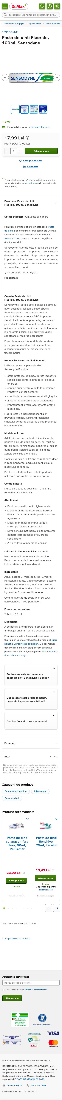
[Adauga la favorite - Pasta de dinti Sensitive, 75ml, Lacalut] (56, 819)
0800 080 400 (38, 1085)
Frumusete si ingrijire (15, 791)
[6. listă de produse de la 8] (24, 908)
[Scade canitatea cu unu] (7, 151)
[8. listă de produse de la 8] (32, 908)
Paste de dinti (12, 798)
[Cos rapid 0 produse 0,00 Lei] (57, 6)
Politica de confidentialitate (36, 990)
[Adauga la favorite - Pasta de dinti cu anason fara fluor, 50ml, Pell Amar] (27, 819)
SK (29, 1091)
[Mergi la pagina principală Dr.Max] (18, 6)
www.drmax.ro (32, 183)
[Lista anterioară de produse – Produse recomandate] (48, 908)
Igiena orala (40, 791)
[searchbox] (31, 15)
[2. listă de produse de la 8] (8, 908)
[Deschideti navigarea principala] (5, 6)
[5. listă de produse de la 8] (20, 908)
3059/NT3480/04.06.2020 (30, 1079)
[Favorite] (42, 6)
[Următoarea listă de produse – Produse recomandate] (56, 908)
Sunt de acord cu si (27, 990)
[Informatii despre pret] (27, 137)
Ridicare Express (46, 890)
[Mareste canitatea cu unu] (20, 151)
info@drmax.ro (14, 1085)
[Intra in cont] (50, 6)
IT (36, 1091)
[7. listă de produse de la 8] (28, 908)
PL (33, 1091)
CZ (25, 1091)
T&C (21, 990)
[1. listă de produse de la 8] (4, 908)
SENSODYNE (10, 32)
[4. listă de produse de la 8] (16, 908)
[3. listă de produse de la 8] (12, 908)
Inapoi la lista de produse (17, 938)
